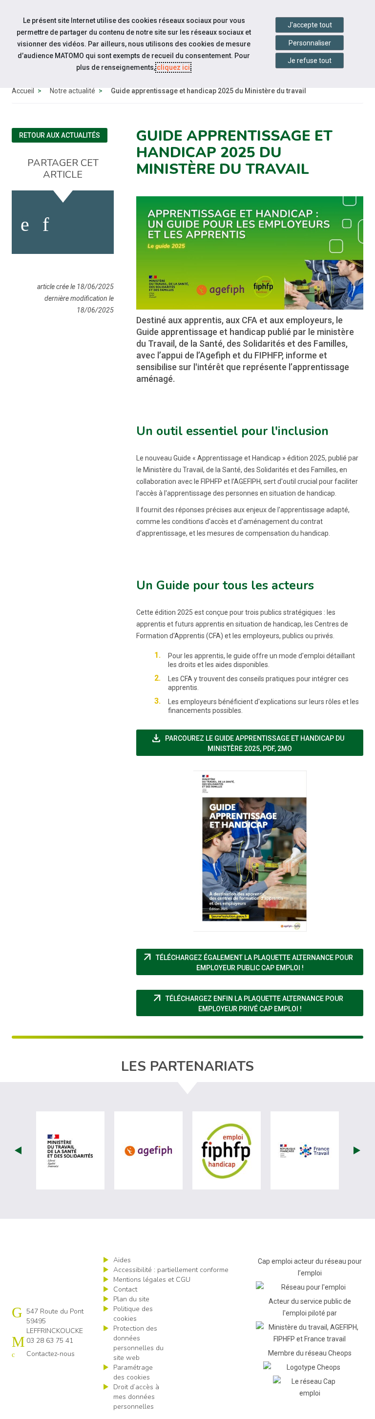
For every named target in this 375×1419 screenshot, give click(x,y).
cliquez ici (173, 67)
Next (357, 1150)
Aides (122, 1260)
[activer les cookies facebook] (25, 224)
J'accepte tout (310, 25)
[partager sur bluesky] (97, 224)
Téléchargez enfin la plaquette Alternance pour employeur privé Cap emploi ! (257, 1002)
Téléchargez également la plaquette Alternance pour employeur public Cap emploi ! (252, 961)
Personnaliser (310, 43)
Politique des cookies (133, 1313)
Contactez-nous (50, 1353)
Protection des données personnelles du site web (138, 1343)
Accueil (23, 91)
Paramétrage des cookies (133, 1372)
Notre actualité (72, 91)
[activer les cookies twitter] (69, 224)
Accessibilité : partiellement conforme (171, 1269)
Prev (18, 1150)
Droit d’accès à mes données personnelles (136, 1396)
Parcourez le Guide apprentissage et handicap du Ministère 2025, (247, 741)
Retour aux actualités (59, 135)
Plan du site (131, 1299)
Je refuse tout (310, 60)
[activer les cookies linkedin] (46, 224)
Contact (125, 1289)
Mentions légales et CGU (151, 1279)
